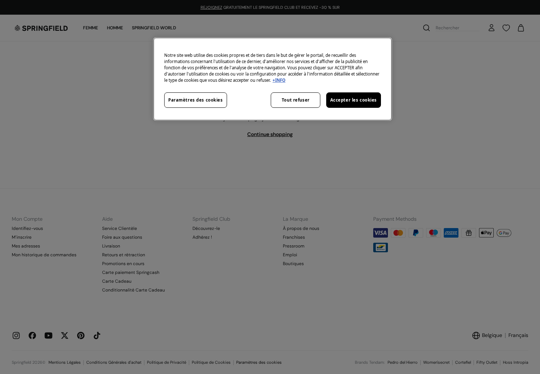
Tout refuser (296, 100)
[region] (272, 79)
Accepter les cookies (353, 100)
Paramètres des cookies (195, 100)
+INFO (279, 80)
